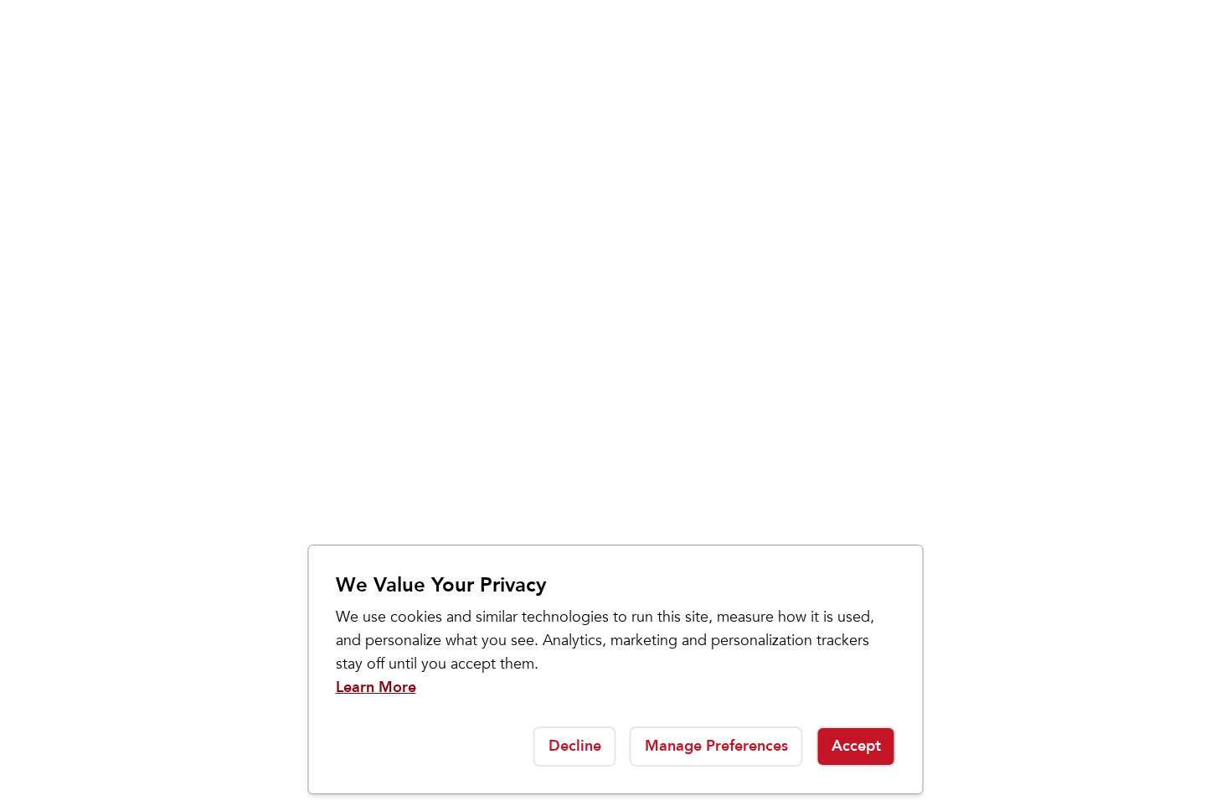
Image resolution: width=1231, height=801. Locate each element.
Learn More (376, 687)
